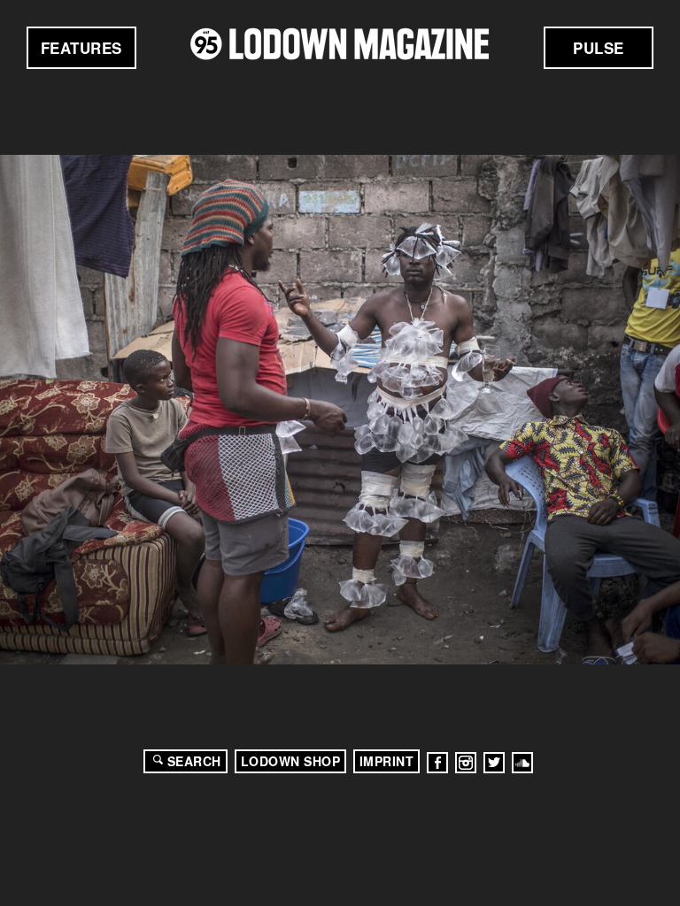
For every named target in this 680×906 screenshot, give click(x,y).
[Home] (340, 44)
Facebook (437, 762)
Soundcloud (522, 762)
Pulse (598, 47)
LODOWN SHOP (291, 761)
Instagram (465, 762)
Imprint (386, 761)
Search (194, 761)
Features (81, 47)
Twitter (494, 762)
